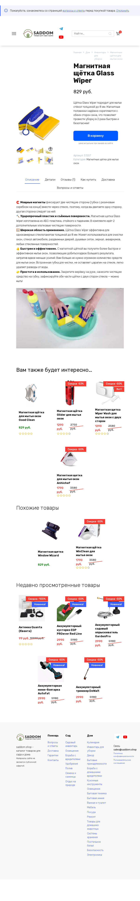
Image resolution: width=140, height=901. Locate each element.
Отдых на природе (70, 783)
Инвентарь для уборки (100, 55)
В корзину (96, 136)
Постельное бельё (94, 843)
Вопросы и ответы (53, 744)
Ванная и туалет (96, 802)
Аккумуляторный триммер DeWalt (88, 688)
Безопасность (95, 850)
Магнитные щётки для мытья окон (116, 55)
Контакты (53, 760)
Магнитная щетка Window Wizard (50, 553)
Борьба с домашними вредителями (94, 772)
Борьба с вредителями (72, 757)
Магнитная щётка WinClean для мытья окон (88, 551)
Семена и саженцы (70, 775)
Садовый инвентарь (71, 744)
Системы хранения (92, 835)
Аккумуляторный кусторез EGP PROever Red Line (69, 629)
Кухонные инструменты (94, 782)
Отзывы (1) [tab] (68, 179)
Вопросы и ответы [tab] (70, 187)
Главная (77, 52)
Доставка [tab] (108, 179)
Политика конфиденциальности (124, 754)
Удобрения (71, 763)
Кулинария (93, 742)
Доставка (53, 750)
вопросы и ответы (74, 10)
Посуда (91, 812)
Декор (90, 755)
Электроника (94, 854)
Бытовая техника (97, 793)
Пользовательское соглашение (122, 761)
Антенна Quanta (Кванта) (30, 629)
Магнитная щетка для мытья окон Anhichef (69, 479)
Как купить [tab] (88, 179)
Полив (69, 768)
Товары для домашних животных (93, 825)
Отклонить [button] (122, 10)
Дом (88, 52)
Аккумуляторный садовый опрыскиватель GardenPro (107, 630)
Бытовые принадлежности (97, 762)
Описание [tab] (32, 179)
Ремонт (91, 816)
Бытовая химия (95, 798)
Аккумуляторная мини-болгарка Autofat (50, 689)
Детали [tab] (50, 179)
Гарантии (53, 755)
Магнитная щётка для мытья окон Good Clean (31, 416)
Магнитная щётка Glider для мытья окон (69, 414)
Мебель (91, 807)
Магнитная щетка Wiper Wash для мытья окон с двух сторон (108, 415)
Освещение (72, 750)
